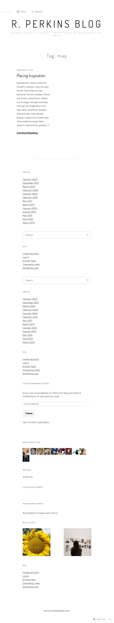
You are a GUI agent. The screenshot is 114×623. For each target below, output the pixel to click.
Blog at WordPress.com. (57, 611)
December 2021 (31, 183)
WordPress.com (31, 268)
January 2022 (30, 179)
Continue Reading (27, 133)
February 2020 (30, 190)
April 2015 (28, 219)
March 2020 (29, 186)
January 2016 (30, 208)
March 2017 (29, 204)
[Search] (32, 12)
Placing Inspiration (31, 75)
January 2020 (30, 194)
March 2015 (29, 223)
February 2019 (30, 197)
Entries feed (29, 261)
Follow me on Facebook (33, 487)
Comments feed (31, 264)
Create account (31, 253)
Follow (29, 413)
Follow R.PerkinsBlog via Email (36, 384)
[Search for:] (50, 11)
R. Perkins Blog (57, 23)
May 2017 (27, 201)
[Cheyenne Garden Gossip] (36, 542)
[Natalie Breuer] (77, 542)
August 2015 (29, 212)
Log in (26, 257)
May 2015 (27, 215)
